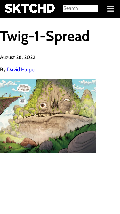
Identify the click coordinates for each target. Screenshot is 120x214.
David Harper (21, 69)
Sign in (9, 9)
